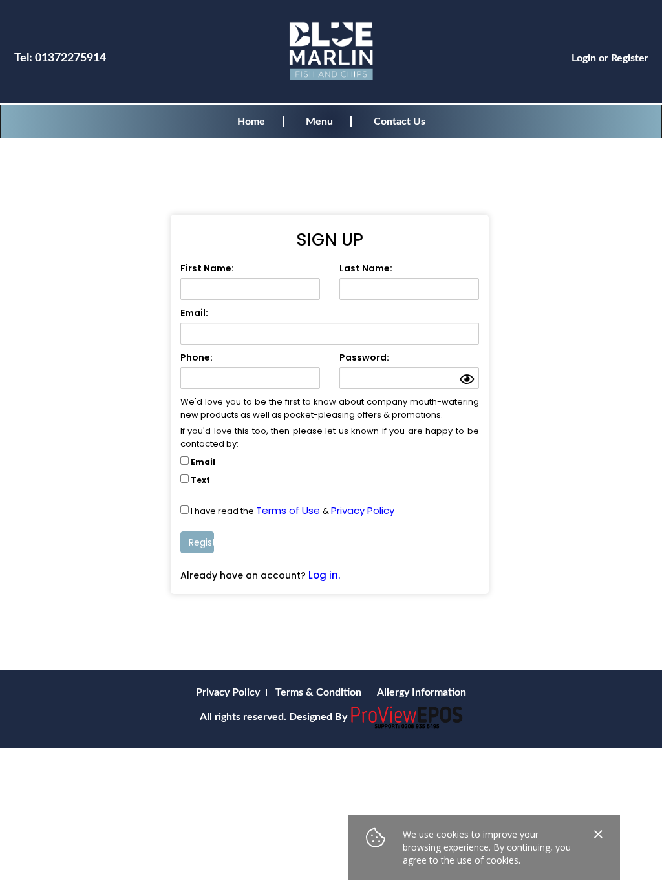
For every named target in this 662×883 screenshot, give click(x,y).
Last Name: (365, 268)
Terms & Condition (318, 692)
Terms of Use (289, 510)
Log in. (324, 575)
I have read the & (292, 510)
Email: (194, 312)
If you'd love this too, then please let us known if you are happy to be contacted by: (329, 437)
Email (203, 461)
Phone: (196, 357)
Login (583, 58)
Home (251, 121)
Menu (319, 121)
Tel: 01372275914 (60, 58)
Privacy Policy (362, 510)
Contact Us (399, 121)
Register (629, 58)
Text (200, 479)
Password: (364, 357)
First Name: (207, 268)
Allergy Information (421, 692)
